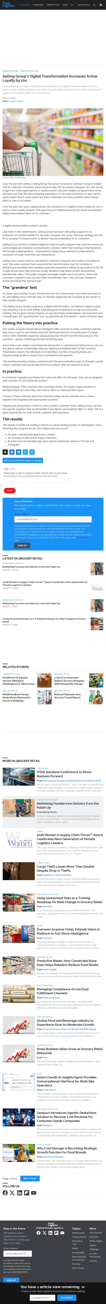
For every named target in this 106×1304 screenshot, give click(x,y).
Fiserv (45, 1057)
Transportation (11, 674)
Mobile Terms (83, 537)
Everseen (47, 938)
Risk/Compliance (45, 985)
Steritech (47, 906)
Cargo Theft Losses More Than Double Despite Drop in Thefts (65, 868)
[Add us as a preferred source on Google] (32, 452)
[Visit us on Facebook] (5, 1193)
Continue (67, 1297)
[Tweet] (25, 452)
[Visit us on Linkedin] (19, 1193)
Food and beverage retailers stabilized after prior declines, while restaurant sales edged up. (68, 1063)
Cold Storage (44, 1145)
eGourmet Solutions (52, 1157)
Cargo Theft (43, 863)
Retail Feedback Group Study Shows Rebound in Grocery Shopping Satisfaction (16, 697)
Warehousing (10, 71)
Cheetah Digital (15, 101)
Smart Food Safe (51, 997)
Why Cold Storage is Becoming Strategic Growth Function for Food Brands (67, 1150)
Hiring (40, 831)
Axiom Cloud (48, 1090)
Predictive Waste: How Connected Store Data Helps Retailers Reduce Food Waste (67, 963)
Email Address (22, 514)
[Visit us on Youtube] (33, 1193)
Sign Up (22, 545)
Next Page (30, 1178)
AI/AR (39, 926)
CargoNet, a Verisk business (56, 875)
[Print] (5, 452)
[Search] (94, 5)
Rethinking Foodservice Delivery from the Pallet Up (31, 566)
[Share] (11, 452)
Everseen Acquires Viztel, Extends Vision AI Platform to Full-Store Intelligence (68, 931)
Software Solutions (47, 894)
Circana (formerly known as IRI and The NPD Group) (69, 1029)
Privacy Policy (25, 540)
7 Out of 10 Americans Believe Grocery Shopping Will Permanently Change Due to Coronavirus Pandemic (69, 680)
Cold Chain (42, 768)
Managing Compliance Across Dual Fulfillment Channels (63, 991)
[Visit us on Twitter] (12, 1193)
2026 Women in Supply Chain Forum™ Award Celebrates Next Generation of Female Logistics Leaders (45, 583)
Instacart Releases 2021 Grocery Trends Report (67, 696)
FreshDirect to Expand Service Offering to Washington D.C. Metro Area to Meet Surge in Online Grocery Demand (18, 680)
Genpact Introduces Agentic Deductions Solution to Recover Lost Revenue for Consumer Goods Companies (66, 1117)
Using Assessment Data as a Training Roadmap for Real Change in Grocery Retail (44, 620)
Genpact (46, 1125)
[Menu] (100, 5)
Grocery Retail (29, 71)
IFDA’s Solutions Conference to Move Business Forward (64, 774)
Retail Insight (49, 969)
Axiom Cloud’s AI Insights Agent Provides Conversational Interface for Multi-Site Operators (66, 1081)
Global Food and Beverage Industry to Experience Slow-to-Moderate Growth (65, 1023)
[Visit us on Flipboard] (26, 1193)
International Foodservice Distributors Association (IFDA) (71, 780)
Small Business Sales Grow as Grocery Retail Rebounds (70, 1051)
